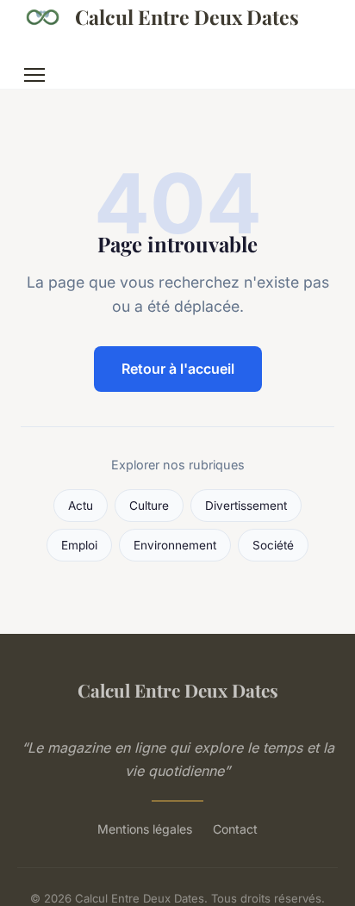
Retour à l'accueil (177, 368)
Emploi (79, 545)
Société (273, 545)
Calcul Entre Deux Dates (187, 16)
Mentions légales (144, 829)
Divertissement (246, 505)
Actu (80, 505)
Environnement (175, 545)
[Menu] (34, 75)
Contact (235, 829)
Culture (149, 505)
